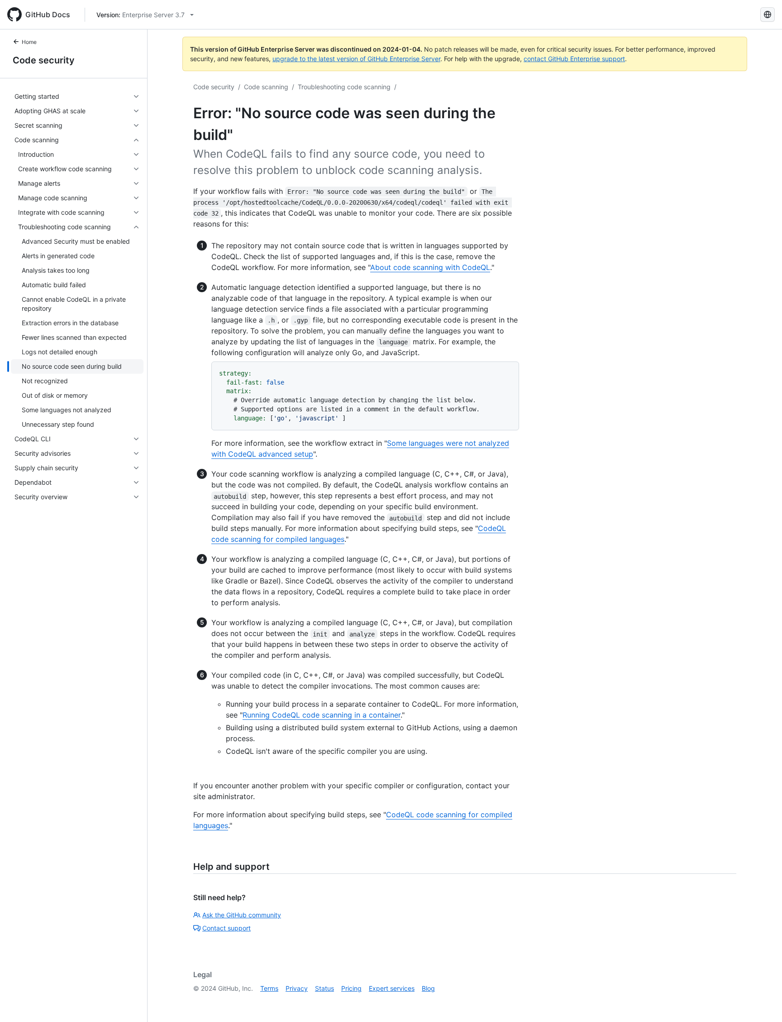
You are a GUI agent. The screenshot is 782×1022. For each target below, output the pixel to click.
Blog (428, 988)
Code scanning (266, 87)
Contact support (226, 928)
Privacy (297, 988)
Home (29, 42)
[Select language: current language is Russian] (767, 14)
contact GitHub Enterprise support (574, 59)
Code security (44, 60)
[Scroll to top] (762, 1002)
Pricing (351, 988)
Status (324, 988)
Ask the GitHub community (241, 915)
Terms (269, 988)
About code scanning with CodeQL (430, 267)
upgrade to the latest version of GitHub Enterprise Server (356, 59)
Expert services (392, 988)
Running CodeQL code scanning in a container (322, 714)
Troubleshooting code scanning (344, 87)
